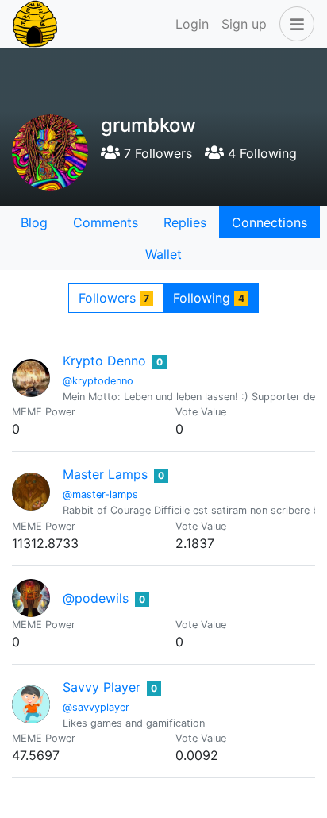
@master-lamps (100, 494)
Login (192, 24)
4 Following (260, 153)
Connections (269, 222)
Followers (114, 298)
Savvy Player (101, 687)
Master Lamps (105, 474)
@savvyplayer (96, 707)
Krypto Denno (104, 360)
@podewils (96, 598)
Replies (185, 222)
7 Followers (156, 153)
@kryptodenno (98, 381)
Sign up (244, 24)
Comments (105, 222)
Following (208, 298)
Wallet (163, 254)
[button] (293, 23)
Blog (34, 222)
